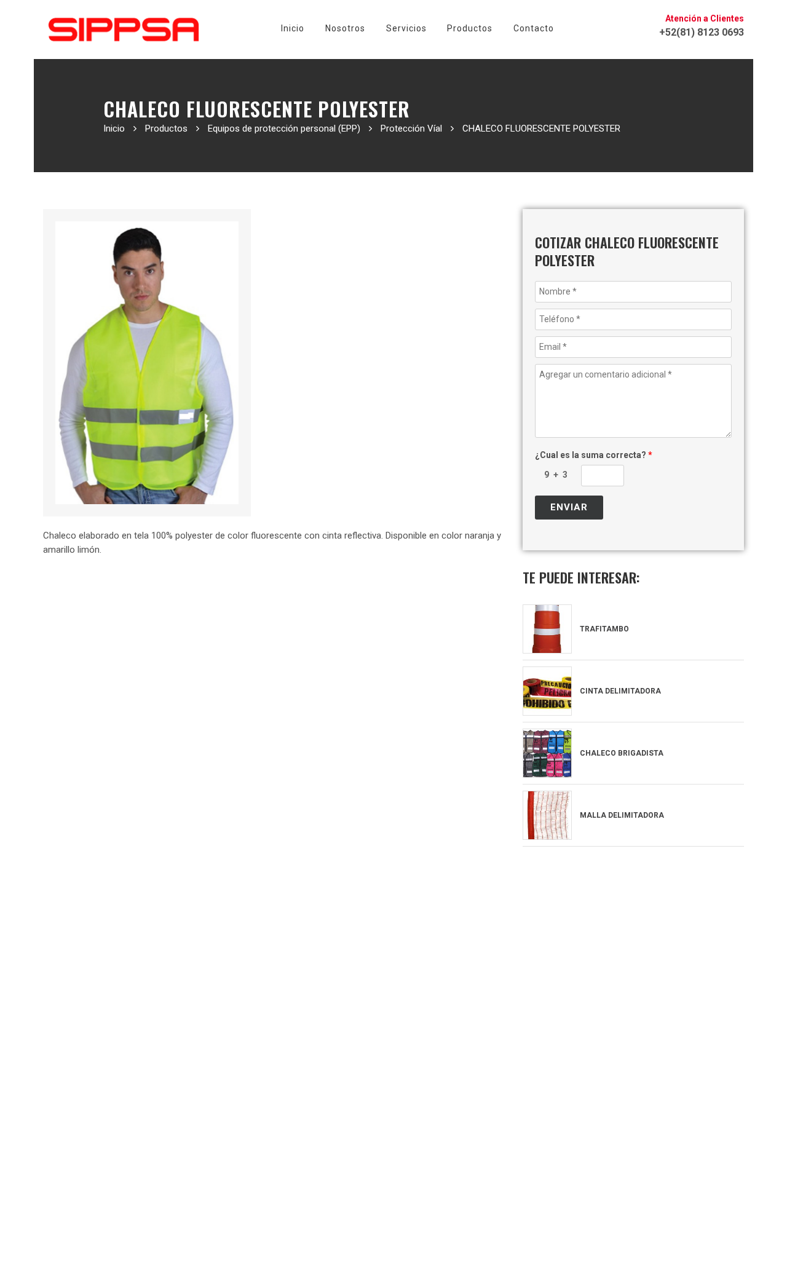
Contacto (533, 28)
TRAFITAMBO (603, 629)
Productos (469, 28)
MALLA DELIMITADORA (621, 815)
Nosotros (345, 28)
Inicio (292, 28)
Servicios (406, 28)
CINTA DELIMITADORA (619, 691)
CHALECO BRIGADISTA (620, 753)
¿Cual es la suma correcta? (593, 455)
